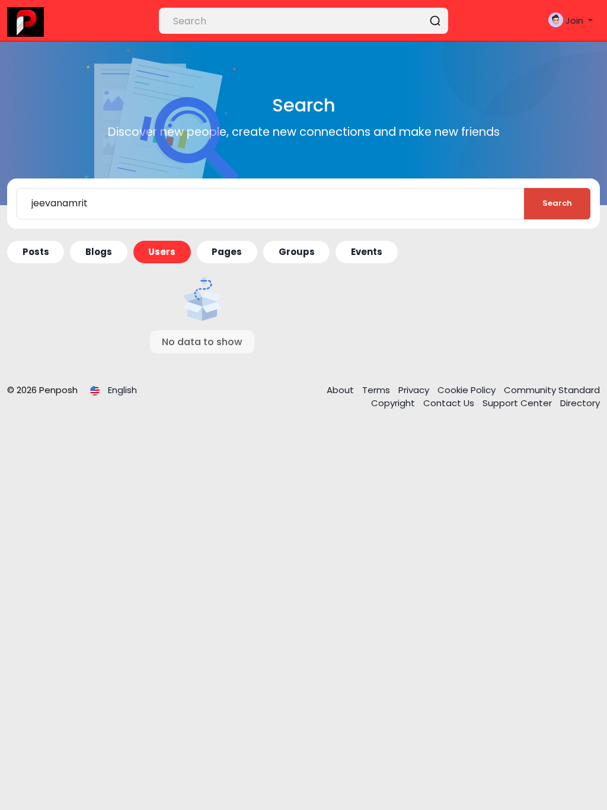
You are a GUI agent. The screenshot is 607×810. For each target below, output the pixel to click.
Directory (580, 403)
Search (557, 203)
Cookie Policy (467, 390)
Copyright (394, 403)
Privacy (415, 390)
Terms (377, 390)
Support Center (518, 403)
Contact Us (450, 403)
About (341, 390)
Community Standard (552, 390)
